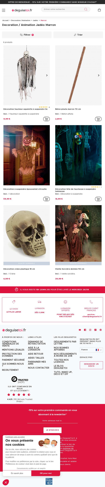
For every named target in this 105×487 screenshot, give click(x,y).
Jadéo (35, 20)
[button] (5, 482)
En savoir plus (17, 473)
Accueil (5, 20)
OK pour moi (46, 473)
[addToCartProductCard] (46, 119)
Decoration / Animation (20, 20)
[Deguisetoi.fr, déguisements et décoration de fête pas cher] (22, 10)
